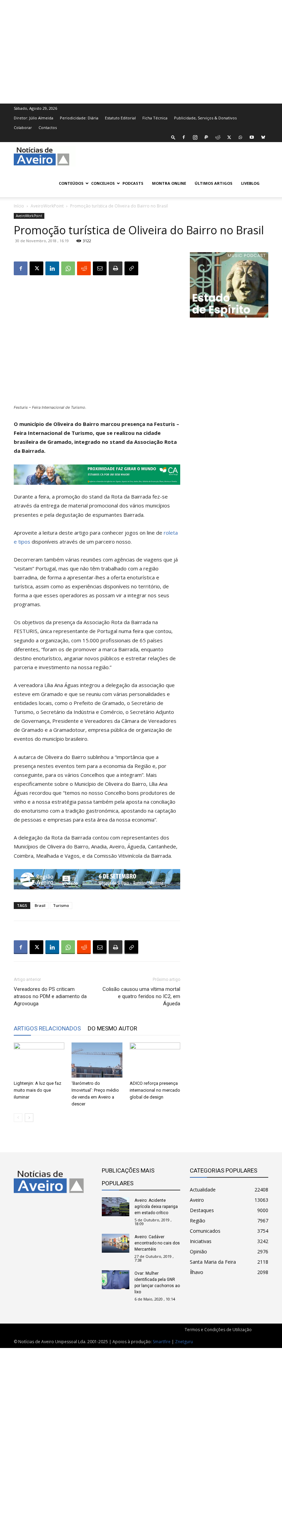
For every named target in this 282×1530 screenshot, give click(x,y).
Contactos (48, 127)
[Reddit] (218, 137)
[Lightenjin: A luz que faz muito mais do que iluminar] (39, 1059)
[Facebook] (183, 137)
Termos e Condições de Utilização (218, 1330)
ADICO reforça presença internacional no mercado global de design (155, 1090)
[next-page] (29, 1117)
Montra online (169, 183)
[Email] (100, 268)
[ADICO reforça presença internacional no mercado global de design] (155, 1059)
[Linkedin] (52, 268)
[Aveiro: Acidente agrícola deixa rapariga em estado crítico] (115, 1206)
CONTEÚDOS (71, 183)
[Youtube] (252, 137)
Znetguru (184, 1342)
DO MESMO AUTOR (112, 1028)
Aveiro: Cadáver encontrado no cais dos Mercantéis (157, 1243)
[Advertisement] (141, 51)
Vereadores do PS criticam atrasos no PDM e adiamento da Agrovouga (50, 996)
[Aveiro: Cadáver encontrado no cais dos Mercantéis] (115, 1243)
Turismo (61, 905)
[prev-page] (18, 1117)
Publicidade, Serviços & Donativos (205, 117)
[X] (229, 137)
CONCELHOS (103, 183)
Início (19, 206)
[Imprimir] (115, 268)
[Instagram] (195, 137)
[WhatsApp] (240, 137)
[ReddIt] (84, 268)
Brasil (40, 905)
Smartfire (162, 1342)
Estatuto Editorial (120, 117)
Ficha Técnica (154, 117)
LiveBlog (250, 183)
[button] (173, 137)
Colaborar (23, 127)
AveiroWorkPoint (47, 206)
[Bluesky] (263, 137)
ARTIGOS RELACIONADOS (47, 1028)
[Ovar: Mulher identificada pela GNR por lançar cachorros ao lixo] (115, 1279)
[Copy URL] (131, 268)
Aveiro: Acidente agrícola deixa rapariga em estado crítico (156, 1206)
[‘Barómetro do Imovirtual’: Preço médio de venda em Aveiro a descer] (97, 1059)
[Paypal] (206, 137)
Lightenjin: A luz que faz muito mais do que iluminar (37, 1090)
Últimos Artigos (213, 183)
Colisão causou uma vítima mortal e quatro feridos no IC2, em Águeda (141, 996)
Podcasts (132, 183)
